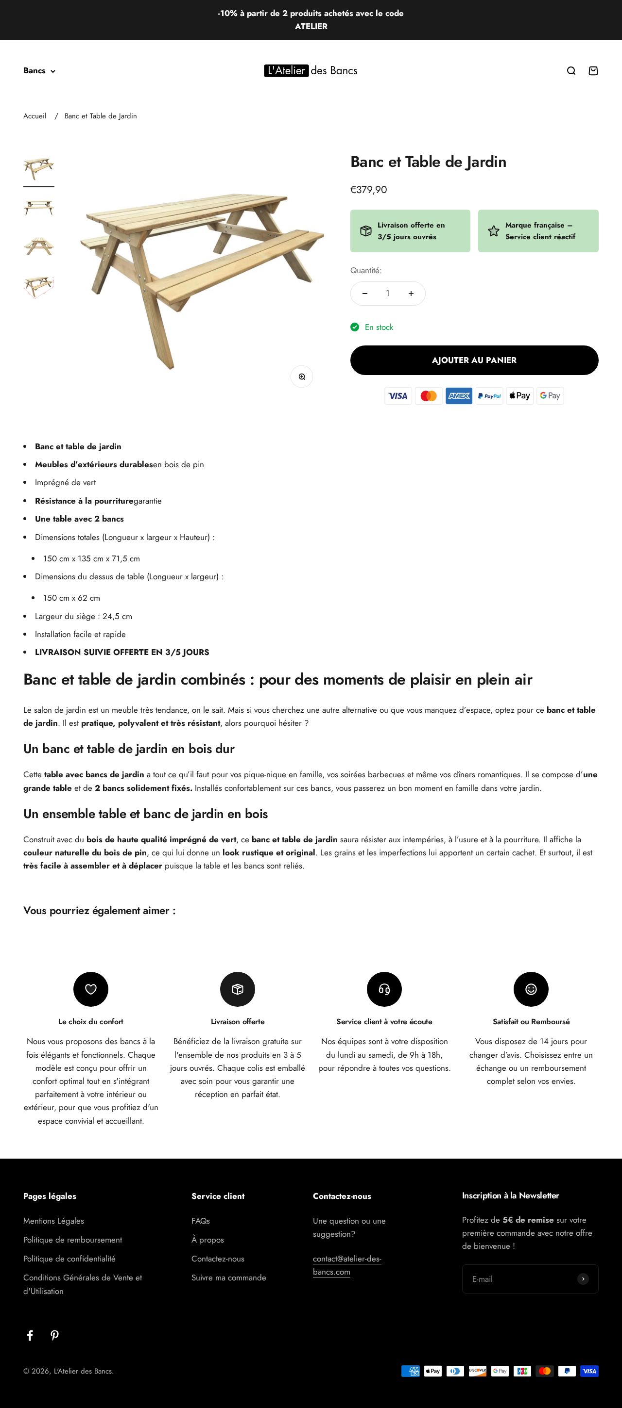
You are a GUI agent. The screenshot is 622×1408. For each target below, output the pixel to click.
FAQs (200, 1221)
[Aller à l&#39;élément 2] (38, 209)
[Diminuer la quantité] (365, 293)
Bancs (34, 71)
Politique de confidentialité (69, 1258)
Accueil (34, 116)
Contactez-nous (217, 1258)
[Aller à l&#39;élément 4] (38, 287)
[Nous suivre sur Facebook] (29, 1335)
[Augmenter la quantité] (411, 293)
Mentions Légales (53, 1221)
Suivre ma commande (228, 1277)
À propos (207, 1239)
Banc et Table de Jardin (101, 116)
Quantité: (366, 270)
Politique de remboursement (72, 1239)
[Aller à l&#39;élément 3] (38, 248)
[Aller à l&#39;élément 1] (38, 170)
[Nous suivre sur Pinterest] (54, 1335)
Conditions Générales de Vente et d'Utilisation (82, 1284)
